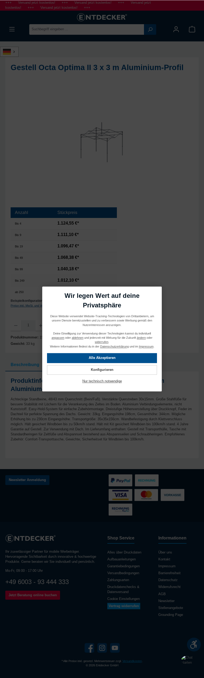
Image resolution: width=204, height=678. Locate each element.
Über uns (165, 552)
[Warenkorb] (192, 29)
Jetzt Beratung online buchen (32, 595)
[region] (102, 144)
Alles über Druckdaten (124, 552)
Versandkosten (132, 661)
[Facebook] (89, 648)
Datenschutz (168, 580)
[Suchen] (150, 29)
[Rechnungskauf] (120, 510)
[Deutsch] (12, 52)
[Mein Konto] (176, 29)
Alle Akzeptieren (102, 358)
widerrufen (101, 342)
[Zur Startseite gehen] (102, 17)
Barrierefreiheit (169, 573)
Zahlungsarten (118, 580)
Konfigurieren (102, 370)
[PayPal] (120, 480)
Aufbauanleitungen (121, 559)
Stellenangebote (170, 608)
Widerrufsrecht (169, 587)
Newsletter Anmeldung (27, 480)
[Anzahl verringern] (16, 325)
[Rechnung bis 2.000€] (147, 480)
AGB (162, 594)
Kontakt (164, 559)
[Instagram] (102, 648)
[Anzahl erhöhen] (41, 325)
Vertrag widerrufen (124, 606)
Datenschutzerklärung (114, 346)
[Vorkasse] (172, 495)
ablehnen (77, 338)
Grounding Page (170, 615)
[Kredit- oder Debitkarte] (133, 495)
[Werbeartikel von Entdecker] (102, 144)
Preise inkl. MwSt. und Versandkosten (35, 305)
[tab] (25, 364)
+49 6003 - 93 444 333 (37, 581)
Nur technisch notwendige (102, 381)
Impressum (167, 566)
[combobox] (86, 29)
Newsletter (166, 601)
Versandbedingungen (123, 573)
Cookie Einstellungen (123, 599)
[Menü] (12, 29)
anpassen (58, 338)
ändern (141, 338)
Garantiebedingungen (123, 566)
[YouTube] (115, 648)
